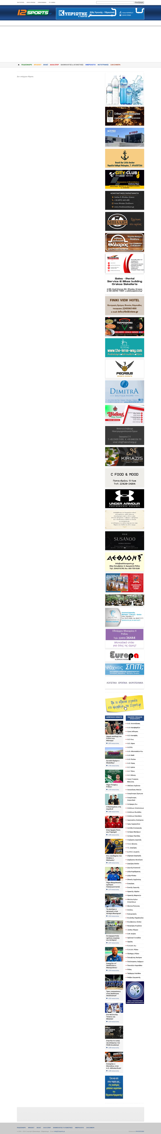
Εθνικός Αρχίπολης (134, 879)
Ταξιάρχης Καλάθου (134, 973)
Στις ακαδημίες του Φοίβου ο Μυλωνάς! (114, 858)
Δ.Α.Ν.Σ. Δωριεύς (133, 852)
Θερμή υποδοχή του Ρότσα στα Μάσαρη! (114, 738)
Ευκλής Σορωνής (133, 887)
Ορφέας (130, 942)
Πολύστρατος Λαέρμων (135, 961)
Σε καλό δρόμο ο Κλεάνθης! (112, 762)
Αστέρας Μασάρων (134, 832)
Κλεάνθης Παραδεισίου (135, 918)
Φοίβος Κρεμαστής (133, 977)
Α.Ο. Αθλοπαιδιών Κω (135, 751)
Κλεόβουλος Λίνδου (134, 922)
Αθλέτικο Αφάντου (133, 786)
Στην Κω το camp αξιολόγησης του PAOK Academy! (113, 1043)
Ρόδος (129, 969)
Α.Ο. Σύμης (131, 763)
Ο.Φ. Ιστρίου (131, 934)
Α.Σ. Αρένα (131, 767)
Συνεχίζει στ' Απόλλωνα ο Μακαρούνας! (111, 965)
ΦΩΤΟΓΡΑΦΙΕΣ (103, 65)
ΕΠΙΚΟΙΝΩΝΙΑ (42, 2)
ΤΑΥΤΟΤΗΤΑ (20, 2)
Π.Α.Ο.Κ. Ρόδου (132, 950)
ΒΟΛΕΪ (45, 65)
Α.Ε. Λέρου (131, 743)
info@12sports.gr (59, 1131)
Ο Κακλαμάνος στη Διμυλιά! (113, 808)
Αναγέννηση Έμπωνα (135, 794)
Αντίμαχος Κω (132, 804)
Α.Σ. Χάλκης (131, 775)
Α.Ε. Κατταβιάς (132, 735)
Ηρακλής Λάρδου (133, 891)
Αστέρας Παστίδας (133, 836)
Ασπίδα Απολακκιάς (134, 828)
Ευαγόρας (130, 883)
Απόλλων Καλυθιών (134, 816)
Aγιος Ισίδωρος (132, 731)
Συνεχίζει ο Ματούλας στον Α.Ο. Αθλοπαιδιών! (113, 1066)
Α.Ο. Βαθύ (130, 755)
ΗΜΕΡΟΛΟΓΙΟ (90, 65)
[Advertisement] (80, 42)
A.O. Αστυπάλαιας (133, 723)
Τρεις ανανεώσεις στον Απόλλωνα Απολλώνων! (113, 993)
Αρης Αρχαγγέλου (133, 824)
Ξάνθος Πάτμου (132, 930)
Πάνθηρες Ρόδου (133, 954)
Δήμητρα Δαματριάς (134, 856)
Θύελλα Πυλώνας (133, 906)
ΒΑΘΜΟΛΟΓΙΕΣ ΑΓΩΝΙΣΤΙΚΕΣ (63, 1127)
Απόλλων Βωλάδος (134, 812)
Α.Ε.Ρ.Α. (130, 747)
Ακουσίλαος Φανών (134, 790)
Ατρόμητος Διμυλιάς (134, 840)
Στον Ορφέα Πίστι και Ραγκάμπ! (113, 831)
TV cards (52, 2)
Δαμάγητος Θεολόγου (135, 860)
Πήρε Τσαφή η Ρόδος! (111, 786)
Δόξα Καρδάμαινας (133, 872)
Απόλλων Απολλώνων (135, 808)
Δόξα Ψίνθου (131, 876)
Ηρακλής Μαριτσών (134, 895)
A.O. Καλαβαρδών (133, 727)
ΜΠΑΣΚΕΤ (37, 65)
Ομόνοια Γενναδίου (134, 938)
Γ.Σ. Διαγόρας (132, 848)
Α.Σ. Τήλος (131, 771)
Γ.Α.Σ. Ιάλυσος (132, 844)
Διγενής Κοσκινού (133, 868)
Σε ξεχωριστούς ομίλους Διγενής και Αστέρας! (113, 938)
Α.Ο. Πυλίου (131, 759)
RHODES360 (140, 1131)
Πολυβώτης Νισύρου (134, 957)
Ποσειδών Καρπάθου (134, 965)
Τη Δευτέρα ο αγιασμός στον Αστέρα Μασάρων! (113, 911)
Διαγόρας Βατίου (133, 864)
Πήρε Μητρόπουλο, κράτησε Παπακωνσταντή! (114, 885)
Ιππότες (130, 910)
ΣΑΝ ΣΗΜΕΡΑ (115, 65)
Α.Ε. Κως (130, 739)
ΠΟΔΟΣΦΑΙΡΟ (26, 65)
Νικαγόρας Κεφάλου (134, 926)
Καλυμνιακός (132, 914)
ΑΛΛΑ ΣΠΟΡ (54, 65)
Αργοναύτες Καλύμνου (135, 820)
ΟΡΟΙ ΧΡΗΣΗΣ (31, 2)
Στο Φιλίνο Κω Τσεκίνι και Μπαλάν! (112, 1017)
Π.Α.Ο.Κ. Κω (131, 946)
